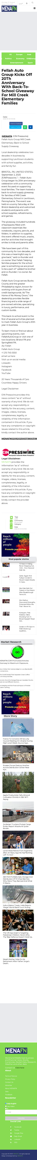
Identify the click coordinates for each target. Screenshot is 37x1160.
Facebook (17, 1127)
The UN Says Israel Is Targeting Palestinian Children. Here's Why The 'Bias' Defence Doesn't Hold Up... (18, 935)
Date (5, 117)
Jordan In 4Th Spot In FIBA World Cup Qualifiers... (27, 629)
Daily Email (18, 1136)
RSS (15, 1142)
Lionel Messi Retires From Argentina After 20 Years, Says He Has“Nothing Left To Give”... (17, 853)
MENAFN (7, 136)
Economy (20, 59)
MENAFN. (16, 1154)
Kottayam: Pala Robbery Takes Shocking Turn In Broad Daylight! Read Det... (27, 617)
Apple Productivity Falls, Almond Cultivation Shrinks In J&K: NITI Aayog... (16, 797)
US (8, 54)
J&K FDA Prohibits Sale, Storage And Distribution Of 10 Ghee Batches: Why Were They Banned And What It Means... (18, 880)
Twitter (16, 1130)
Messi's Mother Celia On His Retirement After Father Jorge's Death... (16, 961)
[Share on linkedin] (30, 127)
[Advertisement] (18, 30)
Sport (29, 63)
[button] (26, 3)
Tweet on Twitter (15, 127)
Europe (19, 54)
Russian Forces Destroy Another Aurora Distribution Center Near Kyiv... (16, 768)
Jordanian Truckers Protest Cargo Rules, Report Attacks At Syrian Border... (17, 826)
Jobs (6, 1091)
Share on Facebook (16, 123)
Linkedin (17, 1139)
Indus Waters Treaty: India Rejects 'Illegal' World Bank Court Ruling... (17, 906)
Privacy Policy (10, 1079)
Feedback (8, 1095)
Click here (19, 1068)
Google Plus (18, 1133)
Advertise (8, 1085)
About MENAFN (11, 1088)
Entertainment (13, 63)
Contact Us (9, 1082)
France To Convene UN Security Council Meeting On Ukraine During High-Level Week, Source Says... (18, 741)
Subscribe (21, 1118)
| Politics (8, 59)
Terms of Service (11, 1076)
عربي (21, 3)
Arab (29, 54)
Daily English (11, 1104)
